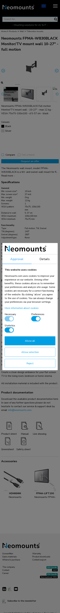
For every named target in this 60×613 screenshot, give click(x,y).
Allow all (30, 340)
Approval (16, 259)
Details (45, 259)
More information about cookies (22, 308)
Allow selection (30, 352)
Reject (30, 363)
